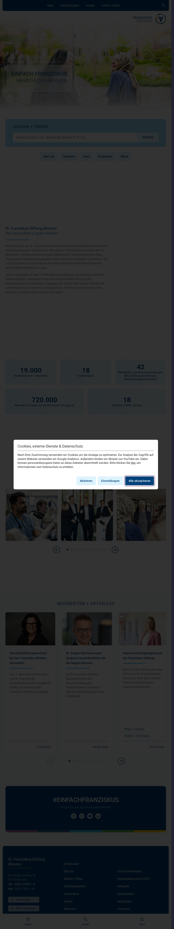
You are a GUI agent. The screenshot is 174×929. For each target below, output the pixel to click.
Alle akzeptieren (140, 481)
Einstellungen (110, 481)
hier (133, 463)
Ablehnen (86, 481)
